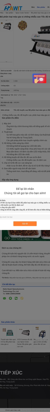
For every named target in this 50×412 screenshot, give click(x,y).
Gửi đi (25, 223)
